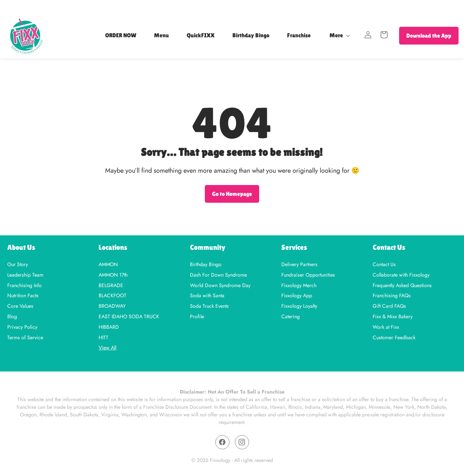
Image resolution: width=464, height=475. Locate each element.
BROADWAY (112, 306)
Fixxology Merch (298, 285)
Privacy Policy (22, 326)
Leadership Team (25, 274)
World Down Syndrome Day (220, 285)
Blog (12, 316)
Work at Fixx (386, 326)
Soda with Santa (207, 295)
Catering (290, 316)
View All (107, 348)
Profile (197, 316)
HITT (103, 337)
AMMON (108, 264)
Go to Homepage (232, 193)
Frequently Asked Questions (402, 285)
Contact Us (384, 264)
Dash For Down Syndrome (218, 274)
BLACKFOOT (113, 295)
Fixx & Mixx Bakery (393, 316)
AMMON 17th (113, 274)
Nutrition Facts (22, 295)
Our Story (17, 264)
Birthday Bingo (205, 264)
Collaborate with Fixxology (401, 274)
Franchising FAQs (392, 295)
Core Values (20, 306)
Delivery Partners (299, 264)
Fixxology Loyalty (299, 306)
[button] (338, 35)
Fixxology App (296, 295)
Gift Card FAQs (389, 306)
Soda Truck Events (209, 306)
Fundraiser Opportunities (308, 274)
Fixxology (220, 460)
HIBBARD (109, 326)
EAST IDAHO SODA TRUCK (129, 316)
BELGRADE (111, 285)
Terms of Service (25, 337)
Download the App (428, 35)
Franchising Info (24, 285)
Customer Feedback (394, 337)
